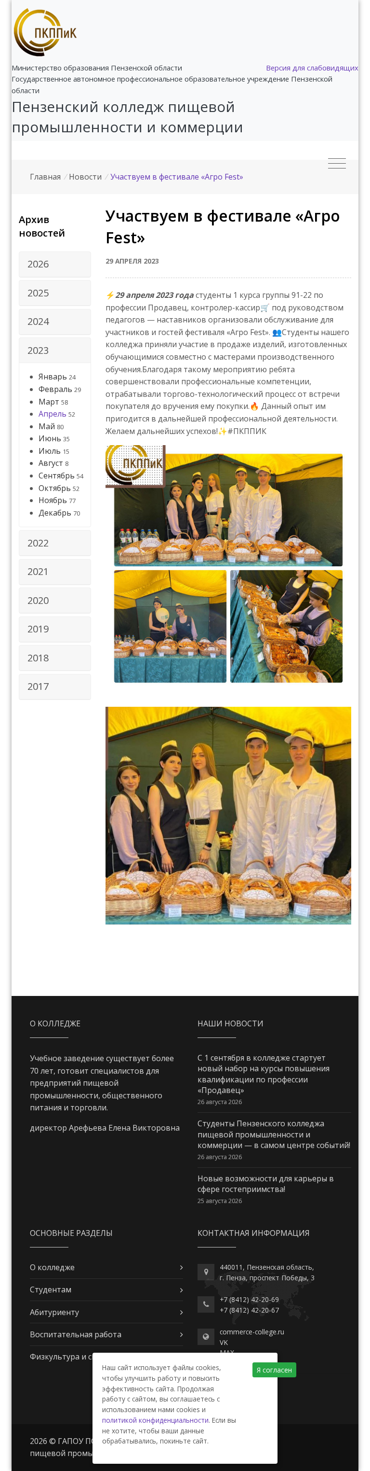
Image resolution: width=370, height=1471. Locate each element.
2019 (38, 628)
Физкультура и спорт (70, 1356)
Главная (45, 176)
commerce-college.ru (252, 1331)
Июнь (50, 438)
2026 (38, 263)
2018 (38, 657)
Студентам (50, 1289)
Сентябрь (57, 475)
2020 (38, 600)
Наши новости (231, 1023)
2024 (38, 321)
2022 (38, 542)
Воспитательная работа (75, 1334)
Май (47, 426)
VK (224, 1342)
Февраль (55, 389)
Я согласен (274, 1369)
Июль (50, 451)
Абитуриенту (54, 1312)
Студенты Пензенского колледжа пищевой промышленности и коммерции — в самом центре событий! (274, 1134)
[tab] (55, 264)
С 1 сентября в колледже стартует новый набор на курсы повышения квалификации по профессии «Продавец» (264, 1073)
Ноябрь (53, 500)
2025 (38, 292)
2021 (38, 571)
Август (51, 463)
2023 (38, 350)
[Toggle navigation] (337, 163)
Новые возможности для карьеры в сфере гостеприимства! (266, 1183)
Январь (53, 376)
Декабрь (55, 512)
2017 (38, 686)
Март (49, 401)
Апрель (52, 413)
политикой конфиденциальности (155, 1420)
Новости (85, 176)
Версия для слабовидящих (312, 67)
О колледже (52, 1267)
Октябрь (55, 488)
